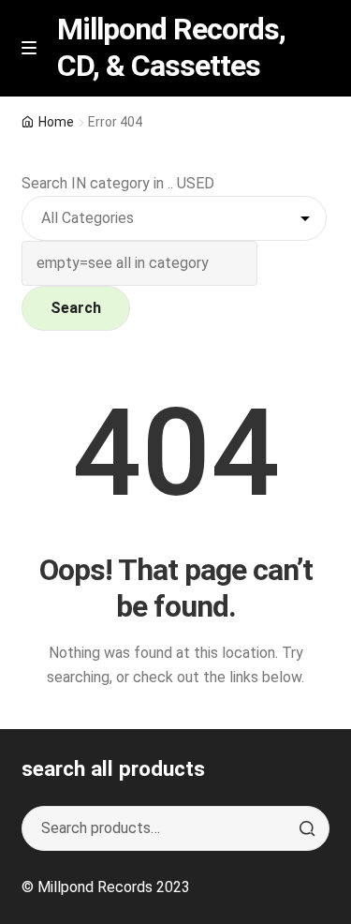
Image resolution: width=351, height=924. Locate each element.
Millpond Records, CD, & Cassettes (171, 47)
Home (56, 121)
